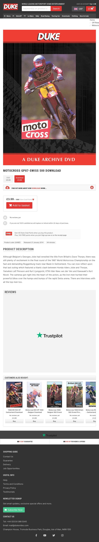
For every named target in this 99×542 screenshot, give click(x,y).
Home (92, 20)
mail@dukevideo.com (18, 525)
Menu (8, 16)
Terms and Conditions (13, 484)
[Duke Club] (9, 235)
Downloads (66, 16)
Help (5, 480)
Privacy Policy (9, 488)
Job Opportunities (11, 468)
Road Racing (45, 16)
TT (25, 16)
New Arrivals (84, 16)
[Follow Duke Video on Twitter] (53, 535)
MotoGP (19, 16)
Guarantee (8, 460)
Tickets (6, 21)
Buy (14, 421)
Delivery (7, 464)
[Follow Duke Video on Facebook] (36, 535)
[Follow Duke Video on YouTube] (44, 535)
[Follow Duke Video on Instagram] (62, 535)
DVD (8, 179)
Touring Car (56, 16)
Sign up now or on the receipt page (54, 235)
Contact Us (8, 456)
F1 (13, 16)
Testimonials (9, 492)
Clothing (75, 16)
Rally (37, 16)
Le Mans (31, 16)
